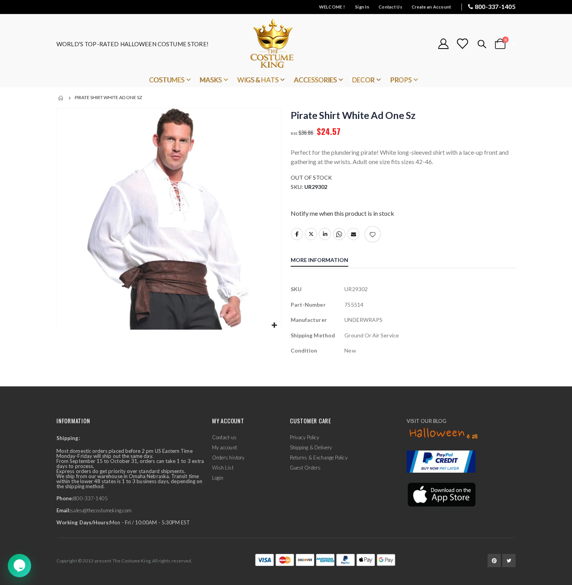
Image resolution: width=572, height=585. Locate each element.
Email (353, 234)
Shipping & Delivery (311, 447)
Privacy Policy (304, 437)
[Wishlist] (462, 43)
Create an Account (431, 6)
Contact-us (224, 437)
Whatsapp (339, 234)
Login (217, 478)
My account (224, 447)
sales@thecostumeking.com (101, 510)
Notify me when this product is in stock (342, 213)
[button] (274, 325)
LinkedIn (325, 234)
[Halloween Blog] (444, 434)
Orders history (228, 457)
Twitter (311, 234)
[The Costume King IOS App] (441, 494)
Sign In (362, 6)
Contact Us (390, 6)
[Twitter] (509, 560)
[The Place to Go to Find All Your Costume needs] (286, 43)
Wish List (222, 468)
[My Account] (443, 43)
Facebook (297, 234)
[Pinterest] (494, 560)
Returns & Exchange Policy (318, 457)
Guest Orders (305, 468)
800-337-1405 (495, 6)
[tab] (325, 260)
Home (61, 98)
